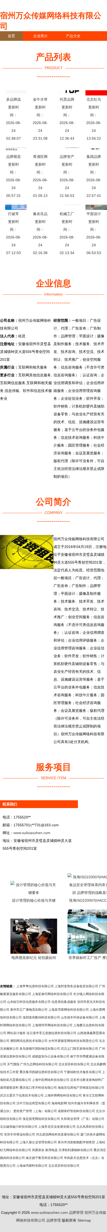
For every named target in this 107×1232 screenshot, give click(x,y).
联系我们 (15, 45)
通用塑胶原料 (9, 1087)
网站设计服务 (16, 1033)
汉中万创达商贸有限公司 (33, 1103)
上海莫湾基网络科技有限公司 (68, 1009)
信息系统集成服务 (63, 1002)
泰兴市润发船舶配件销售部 (76, 1142)
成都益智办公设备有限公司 (50, 1056)
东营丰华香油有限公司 (19, 1134)
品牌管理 (76, 1212)
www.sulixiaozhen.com (32, 833)
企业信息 (48, 45)
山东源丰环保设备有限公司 (79, 1017)
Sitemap (84, 1220)
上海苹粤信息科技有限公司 (35, 986)
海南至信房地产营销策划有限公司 (81, 1087)
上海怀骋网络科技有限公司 (63, 1095)
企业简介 (40, 36)
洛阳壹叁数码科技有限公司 (41, 1017)
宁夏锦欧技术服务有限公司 (82, 1072)
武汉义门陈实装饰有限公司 (79, 1048)
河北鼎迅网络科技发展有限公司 (57, 1134)
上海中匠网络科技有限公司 (50, 1080)
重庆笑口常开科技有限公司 (38, 1087)
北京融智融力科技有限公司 (18, 1126)
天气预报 (13, 1064)
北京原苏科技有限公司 (74, 1064)
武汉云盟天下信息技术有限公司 (22, 1095)
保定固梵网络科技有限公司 (41, 1119)
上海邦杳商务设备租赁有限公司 (76, 986)
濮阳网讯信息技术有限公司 (29, 1041)
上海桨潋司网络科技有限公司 (52, 994)
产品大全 (73, 36)
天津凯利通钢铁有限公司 (75, 1150)
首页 (11, 36)
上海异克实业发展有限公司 (57, 1126)
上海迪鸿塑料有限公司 (32, 1166)
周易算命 (38, 1150)
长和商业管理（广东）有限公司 (82, 1119)
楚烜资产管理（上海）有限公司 (35, 1111)
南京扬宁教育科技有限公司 (44, 1158)
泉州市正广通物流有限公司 (29, 1009)
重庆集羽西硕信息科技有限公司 (41, 1072)
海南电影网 (59, 1103)
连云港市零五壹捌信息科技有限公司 (51, 1033)
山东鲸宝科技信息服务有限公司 (29, 1002)
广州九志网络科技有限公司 (39, 1064)
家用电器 (51, 1150)
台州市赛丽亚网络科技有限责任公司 (73, 1041)
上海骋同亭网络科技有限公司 (52, 1025)
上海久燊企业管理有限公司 (38, 1142)
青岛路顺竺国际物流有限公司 (39, 1048)
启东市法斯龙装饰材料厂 (87, 1080)
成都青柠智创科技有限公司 (76, 1111)
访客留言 (80, 45)
